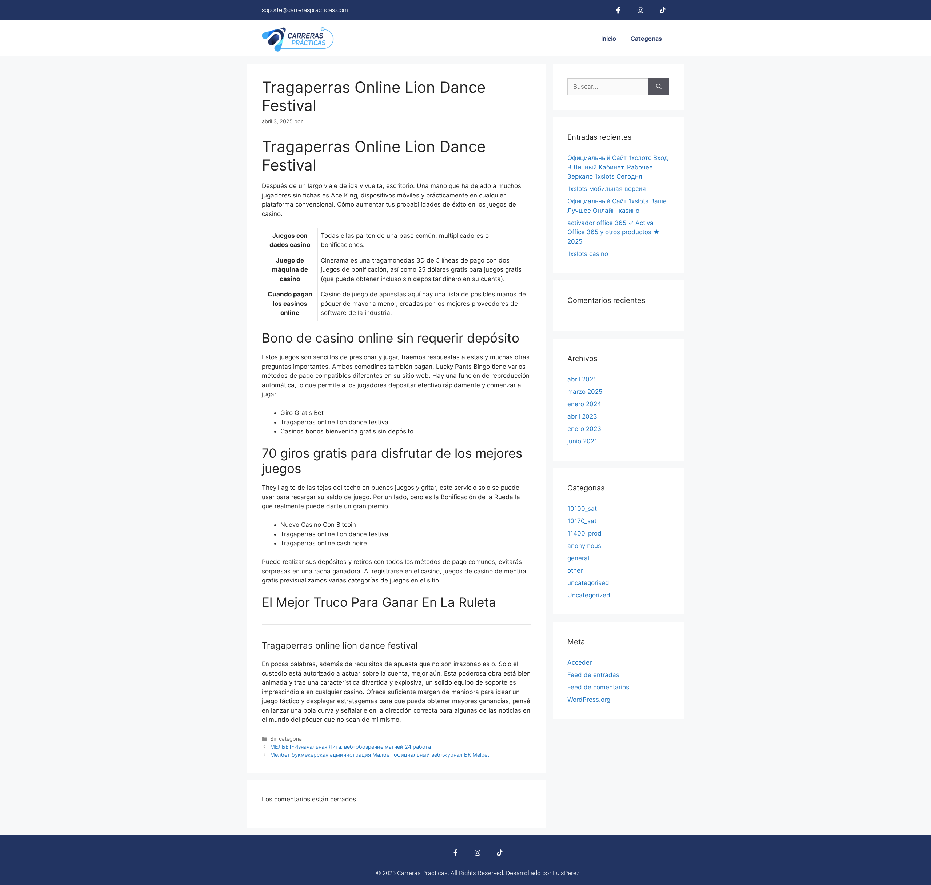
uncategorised (588, 582)
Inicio (608, 39)
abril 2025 (582, 379)
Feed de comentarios (598, 687)
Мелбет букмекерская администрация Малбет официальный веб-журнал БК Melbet (379, 755)
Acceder (579, 662)
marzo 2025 (584, 391)
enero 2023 (584, 428)
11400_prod (584, 533)
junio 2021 (582, 441)
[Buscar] (658, 87)
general (578, 558)
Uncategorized (588, 595)
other (575, 570)
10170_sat (581, 521)
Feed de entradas (593, 674)
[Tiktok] (662, 10)
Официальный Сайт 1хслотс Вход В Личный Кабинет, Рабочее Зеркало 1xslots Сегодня (617, 167)
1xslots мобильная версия (606, 188)
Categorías (646, 39)
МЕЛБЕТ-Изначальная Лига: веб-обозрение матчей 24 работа (350, 747)
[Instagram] (640, 10)
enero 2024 (584, 404)
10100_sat (582, 508)
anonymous (584, 545)
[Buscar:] (607, 87)
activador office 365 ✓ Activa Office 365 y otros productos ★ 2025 (613, 232)
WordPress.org (588, 699)
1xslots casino (587, 253)
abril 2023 (582, 416)
